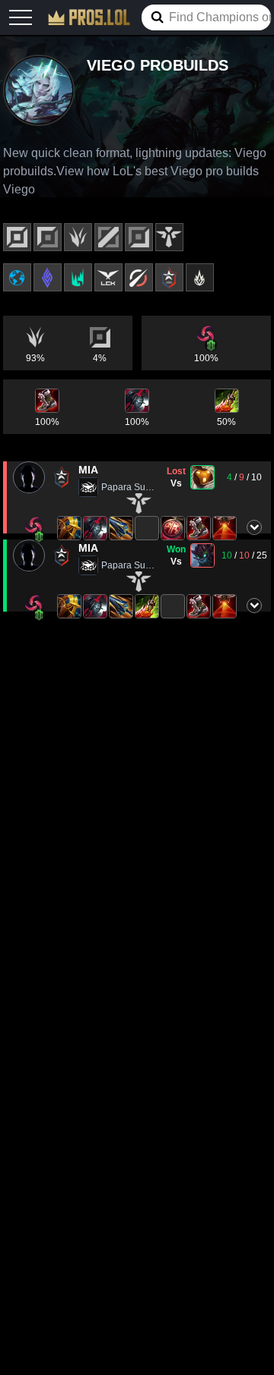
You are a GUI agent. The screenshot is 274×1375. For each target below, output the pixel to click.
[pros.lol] (89, 17)
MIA (88, 470)
